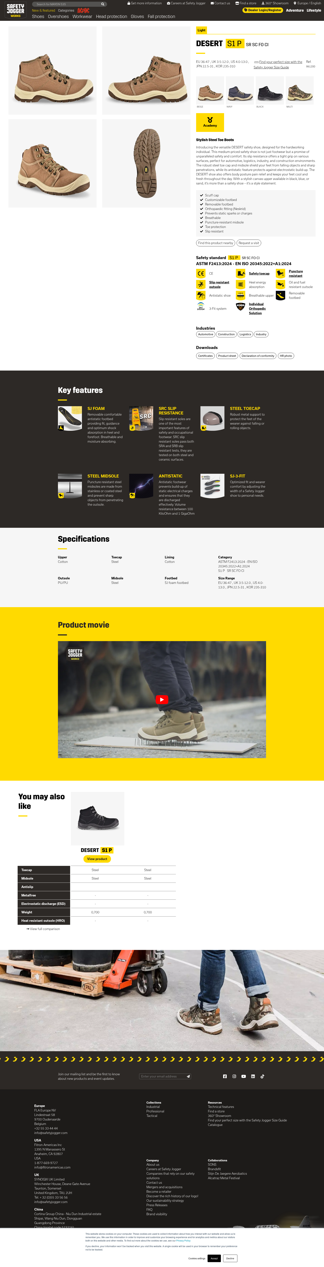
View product (97, 859)
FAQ (149, 1209)
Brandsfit (214, 1169)
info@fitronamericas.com (52, 1167)
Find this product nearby (215, 243)
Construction (226, 334)
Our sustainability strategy (165, 1200)
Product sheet (227, 355)
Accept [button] (214, 1258)
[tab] (256, 328)
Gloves (137, 16)
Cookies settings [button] (196, 1258)
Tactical (151, 1115)
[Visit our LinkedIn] (253, 1076)
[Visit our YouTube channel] (243, 1076)
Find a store (248, 3)
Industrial (153, 1106)
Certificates (205, 355)
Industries (205, 328)
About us (152, 1164)
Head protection (111, 16)
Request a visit (249, 243)
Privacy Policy (183, 1240)
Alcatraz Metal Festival (224, 1178)
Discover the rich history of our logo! (172, 1196)
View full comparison (45, 929)
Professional (155, 1111)
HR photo (286, 355)
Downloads (207, 347)
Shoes (38, 16)
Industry (261, 334)
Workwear (82, 16)
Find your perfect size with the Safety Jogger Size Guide (247, 1120)
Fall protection (161, 16)
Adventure (295, 10)
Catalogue (215, 1124)
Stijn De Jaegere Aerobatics (227, 1173)
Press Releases (156, 1205)
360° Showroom (277, 3)
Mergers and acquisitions (164, 1187)
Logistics (245, 334)
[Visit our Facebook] (225, 1076)
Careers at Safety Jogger (188, 3)
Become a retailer (158, 1191)
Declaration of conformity (258, 355)
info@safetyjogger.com (51, 1133)
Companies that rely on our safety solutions (170, 1176)
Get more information (146, 3)
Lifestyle (314, 10)
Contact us (222, 3)
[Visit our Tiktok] (262, 1076)
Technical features (221, 1106)
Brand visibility (156, 1214)
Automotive (205, 334)
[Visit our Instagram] (234, 1076)
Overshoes (58, 16)
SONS (212, 1164)
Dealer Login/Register (264, 10)
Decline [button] (230, 1258)
